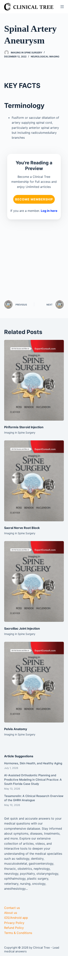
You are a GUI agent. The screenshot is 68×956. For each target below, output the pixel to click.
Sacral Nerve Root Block (22, 528)
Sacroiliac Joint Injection (22, 628)
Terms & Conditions (18, 933)
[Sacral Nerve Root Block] (34, 480)
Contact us (12, 908)
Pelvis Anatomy (15, 729)
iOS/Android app (16, 918)
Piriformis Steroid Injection (23, 427)
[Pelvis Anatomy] (34, 682)
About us (10, 913)
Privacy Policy (14, 923)
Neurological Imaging (45, 56)
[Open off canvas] (62, 6)
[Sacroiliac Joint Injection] (34, 581)
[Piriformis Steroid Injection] (34, 380)
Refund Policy (14, 928)
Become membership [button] (34, 199)
